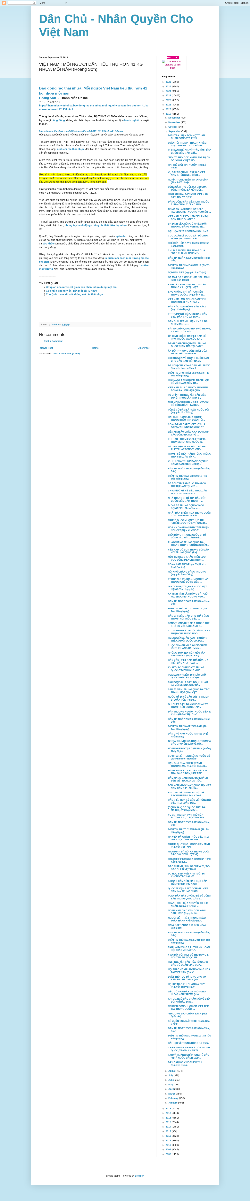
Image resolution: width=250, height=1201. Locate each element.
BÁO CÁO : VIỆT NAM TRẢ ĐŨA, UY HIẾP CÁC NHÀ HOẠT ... (188, 661)
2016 (169, 1117)
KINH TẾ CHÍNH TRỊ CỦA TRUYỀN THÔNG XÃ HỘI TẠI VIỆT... (187, 286)
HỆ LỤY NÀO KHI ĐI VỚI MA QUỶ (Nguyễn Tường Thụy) (186, 985)
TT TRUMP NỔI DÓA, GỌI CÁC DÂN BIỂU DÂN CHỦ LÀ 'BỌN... (187, 315)
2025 (169, 86)
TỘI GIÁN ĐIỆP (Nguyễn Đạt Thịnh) (187, 272)
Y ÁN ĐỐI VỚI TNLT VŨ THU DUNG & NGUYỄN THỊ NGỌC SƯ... (188, 956)
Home (95, 348)
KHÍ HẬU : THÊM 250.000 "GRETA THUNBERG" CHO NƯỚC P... (187, 440)
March (172, 1093)
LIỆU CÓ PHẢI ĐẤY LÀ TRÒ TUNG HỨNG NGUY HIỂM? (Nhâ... (187, 993)
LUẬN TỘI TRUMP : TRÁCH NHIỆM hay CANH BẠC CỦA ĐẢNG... (187, 144)
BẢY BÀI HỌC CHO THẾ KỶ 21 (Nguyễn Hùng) (185, 1063)
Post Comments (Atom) (67, 353)
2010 (169, 1145)
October (173, 127)
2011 (169, 1140)
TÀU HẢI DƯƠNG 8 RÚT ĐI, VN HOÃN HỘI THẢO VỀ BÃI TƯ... (189, 948)
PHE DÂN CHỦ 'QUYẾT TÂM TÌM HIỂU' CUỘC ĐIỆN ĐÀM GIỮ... (189, 151)
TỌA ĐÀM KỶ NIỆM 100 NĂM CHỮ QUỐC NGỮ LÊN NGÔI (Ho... (187, 676)
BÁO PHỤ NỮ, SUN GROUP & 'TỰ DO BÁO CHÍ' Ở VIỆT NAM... (189, 867)
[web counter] (173, 58)
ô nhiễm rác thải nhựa (70, 149)
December (174, 117)
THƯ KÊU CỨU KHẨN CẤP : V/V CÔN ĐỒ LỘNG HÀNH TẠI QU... (189, 403)
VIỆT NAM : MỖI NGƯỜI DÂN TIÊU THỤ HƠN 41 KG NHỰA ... (187, 300)
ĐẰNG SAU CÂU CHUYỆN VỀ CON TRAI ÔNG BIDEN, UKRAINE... (187, 772)
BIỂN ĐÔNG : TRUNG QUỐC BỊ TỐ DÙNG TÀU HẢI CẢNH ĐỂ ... (187, 536)
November (174, 122)
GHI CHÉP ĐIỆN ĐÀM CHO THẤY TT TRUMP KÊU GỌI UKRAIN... (188, 705)
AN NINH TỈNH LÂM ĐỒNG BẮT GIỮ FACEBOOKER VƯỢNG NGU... (188, 595)
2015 (169, 1122)
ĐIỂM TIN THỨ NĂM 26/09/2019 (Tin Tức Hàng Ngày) (187, 727)
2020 (169, 109)
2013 (169, 1131)
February (173, 1098)
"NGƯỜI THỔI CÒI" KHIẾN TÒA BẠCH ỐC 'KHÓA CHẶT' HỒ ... (189, 159)
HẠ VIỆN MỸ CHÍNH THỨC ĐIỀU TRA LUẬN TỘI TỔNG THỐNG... (188, 838)
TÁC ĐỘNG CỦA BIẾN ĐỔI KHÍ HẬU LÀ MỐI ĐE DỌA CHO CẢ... (188, 683)
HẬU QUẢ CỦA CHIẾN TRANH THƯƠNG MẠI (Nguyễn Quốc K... (187, 764)
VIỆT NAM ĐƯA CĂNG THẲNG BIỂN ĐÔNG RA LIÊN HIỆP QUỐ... (188, 389)
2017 (169, 1113)
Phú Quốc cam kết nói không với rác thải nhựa (74, 294)
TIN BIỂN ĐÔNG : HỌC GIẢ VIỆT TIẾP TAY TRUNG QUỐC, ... (188, 1007)
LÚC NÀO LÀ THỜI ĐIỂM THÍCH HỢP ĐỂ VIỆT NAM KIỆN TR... (188, 381)
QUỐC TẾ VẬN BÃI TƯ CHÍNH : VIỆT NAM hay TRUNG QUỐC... (188, 890)
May (171, 1084)
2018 (169, 1108)
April (171, 1089)
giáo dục (121, 236)
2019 (169, 113)
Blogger (139, 1175)
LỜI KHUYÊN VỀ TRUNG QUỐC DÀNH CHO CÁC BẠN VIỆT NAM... (189, 359)
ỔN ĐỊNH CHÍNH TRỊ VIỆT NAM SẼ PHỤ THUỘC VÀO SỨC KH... (187, 337)
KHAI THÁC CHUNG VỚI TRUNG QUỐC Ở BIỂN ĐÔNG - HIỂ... (186, 669)
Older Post (143, 348)
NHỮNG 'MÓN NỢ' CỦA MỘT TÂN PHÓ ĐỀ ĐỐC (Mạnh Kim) (186, 654)
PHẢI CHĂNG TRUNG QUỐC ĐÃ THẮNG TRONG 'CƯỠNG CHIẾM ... (188, 543)
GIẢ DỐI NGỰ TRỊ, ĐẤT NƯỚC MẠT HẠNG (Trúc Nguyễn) (187, 588)
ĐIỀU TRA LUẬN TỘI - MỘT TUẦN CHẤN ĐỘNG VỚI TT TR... (186, 137)
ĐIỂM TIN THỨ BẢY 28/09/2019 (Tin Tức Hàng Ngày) (187, 477)
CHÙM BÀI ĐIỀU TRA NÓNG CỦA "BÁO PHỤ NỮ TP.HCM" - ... (186, 252)
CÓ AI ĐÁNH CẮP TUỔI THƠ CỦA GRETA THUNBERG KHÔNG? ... (187, 425)
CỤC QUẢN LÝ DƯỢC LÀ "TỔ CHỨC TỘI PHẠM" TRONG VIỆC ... (188, 237)
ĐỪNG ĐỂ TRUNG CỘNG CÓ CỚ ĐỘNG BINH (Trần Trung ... (186, 507)
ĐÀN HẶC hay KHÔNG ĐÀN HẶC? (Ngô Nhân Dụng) (187, 308)
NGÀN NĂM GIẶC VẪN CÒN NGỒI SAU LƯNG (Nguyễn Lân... (186, 912)
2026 (169, 82)
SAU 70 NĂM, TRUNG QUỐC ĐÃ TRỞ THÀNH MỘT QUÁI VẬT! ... (188, 691)
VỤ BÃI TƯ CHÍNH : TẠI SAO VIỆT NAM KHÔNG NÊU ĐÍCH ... (186, 173)
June (171, 1080)
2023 (169, 95)
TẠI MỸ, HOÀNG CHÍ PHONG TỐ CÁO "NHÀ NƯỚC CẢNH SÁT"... (188, 1056)
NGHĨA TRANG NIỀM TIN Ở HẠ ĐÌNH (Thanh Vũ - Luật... (188, 181)
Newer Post (46, 348)
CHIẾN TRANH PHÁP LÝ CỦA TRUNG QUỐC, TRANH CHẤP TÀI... (189, 1049)
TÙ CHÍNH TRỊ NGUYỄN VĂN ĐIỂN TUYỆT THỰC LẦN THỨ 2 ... (187, 396)
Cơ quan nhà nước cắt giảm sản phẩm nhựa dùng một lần (81, 287)
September (174, 131)
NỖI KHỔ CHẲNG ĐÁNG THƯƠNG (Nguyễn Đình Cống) (187, 573)
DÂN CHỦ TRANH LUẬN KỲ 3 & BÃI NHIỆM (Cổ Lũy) (188, 322)
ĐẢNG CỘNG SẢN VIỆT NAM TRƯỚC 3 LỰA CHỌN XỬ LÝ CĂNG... (188, 203)
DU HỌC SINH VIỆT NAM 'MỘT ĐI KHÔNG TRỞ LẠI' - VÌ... (186, 875)
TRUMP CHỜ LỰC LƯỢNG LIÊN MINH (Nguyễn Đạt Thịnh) (189, 845)
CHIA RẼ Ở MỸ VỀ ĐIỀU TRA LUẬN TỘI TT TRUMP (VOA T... (187, 492)
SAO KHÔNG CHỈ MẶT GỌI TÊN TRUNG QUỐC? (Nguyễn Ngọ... (186, 293)
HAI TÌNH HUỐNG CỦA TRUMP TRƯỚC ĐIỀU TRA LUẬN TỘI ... (186, 418)
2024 (169, 91)
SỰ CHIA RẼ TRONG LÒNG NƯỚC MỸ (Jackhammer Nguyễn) (189, 757)
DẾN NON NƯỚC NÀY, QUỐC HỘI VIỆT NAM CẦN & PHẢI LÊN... (189, 786)
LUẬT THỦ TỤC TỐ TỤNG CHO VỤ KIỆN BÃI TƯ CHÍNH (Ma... (187, 978)
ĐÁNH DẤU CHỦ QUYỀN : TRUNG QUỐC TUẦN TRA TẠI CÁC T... (187, 345)
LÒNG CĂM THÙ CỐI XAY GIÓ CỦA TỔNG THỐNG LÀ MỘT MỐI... (187, 188)
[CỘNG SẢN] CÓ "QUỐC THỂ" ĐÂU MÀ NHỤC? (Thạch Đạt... (187, 809)
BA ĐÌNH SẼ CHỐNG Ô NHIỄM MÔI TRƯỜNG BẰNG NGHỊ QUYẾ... (187, 225)
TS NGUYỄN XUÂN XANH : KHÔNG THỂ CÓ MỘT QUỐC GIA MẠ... (187, 639)
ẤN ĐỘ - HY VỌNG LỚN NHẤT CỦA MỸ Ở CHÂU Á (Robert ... (187, 352)
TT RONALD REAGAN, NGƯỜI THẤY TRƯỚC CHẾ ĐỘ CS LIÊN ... (188, 580)
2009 (169, 1149)
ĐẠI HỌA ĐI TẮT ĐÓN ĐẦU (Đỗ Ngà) (188, 231)
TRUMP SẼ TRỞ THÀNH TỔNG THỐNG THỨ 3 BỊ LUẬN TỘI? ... (189, 455)
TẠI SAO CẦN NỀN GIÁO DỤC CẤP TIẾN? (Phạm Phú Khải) (187, 882)
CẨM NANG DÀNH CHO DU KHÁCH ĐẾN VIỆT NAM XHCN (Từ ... (188, 779)
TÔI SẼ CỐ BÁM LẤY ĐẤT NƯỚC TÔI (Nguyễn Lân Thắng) (188, 411)
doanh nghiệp (131, 120)
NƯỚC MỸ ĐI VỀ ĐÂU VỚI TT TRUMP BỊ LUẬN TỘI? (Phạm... (188, 698)
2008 (169, 1154)
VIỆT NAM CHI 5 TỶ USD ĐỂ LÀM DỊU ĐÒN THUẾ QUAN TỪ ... (188, 217)
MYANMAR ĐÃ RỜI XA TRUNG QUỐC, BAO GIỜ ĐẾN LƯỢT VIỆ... (189, 853)
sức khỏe (48, 243)
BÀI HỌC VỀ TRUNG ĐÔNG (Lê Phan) (188, 1043)
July (171, 1075)
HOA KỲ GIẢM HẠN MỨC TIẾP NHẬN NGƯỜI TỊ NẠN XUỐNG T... (188, 529)
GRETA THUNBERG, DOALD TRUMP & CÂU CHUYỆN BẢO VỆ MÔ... (189, 742)
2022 (169, 100)
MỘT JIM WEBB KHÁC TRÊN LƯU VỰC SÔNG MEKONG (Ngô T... (187, 558)
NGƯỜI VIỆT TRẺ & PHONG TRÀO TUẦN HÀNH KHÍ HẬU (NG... (187, 919)
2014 (169, 1126)
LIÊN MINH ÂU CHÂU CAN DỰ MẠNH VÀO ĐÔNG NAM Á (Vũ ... (189, 433)
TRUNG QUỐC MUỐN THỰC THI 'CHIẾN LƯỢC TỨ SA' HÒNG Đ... (187, 521)
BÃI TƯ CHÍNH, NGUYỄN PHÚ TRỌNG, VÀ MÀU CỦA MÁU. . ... (189, 330)
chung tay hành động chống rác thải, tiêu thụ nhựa (96, 225)
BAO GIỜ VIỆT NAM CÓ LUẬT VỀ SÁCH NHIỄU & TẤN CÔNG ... (186, 794)
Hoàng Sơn (47, 98)
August (172, 1071)
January (173, 1102)
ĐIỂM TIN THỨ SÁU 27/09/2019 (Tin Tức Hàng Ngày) (187, 610)
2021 (169, 104)
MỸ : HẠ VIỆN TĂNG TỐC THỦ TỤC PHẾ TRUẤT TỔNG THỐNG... (187, 448)
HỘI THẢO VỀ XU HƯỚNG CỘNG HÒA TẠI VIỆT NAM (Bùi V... (189, 971)
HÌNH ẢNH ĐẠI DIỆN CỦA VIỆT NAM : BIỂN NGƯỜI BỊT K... (189, 195)
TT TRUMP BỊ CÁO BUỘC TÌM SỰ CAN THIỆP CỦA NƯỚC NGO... (189, 632)
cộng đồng (58, 120)
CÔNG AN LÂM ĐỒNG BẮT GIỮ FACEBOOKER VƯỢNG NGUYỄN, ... (189, 210)
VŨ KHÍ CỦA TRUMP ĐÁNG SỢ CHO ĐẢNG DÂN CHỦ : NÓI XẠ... (188, 462)
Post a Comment (53, 341)
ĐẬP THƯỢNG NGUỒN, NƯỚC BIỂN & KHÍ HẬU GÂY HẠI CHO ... (189, 713)
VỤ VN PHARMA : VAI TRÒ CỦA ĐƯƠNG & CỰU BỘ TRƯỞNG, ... (187, 816)
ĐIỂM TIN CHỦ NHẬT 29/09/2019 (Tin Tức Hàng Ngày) (188, 374)
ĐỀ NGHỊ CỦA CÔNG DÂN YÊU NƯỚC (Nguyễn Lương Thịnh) (189, 367)
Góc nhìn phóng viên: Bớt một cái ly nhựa (71, 290)
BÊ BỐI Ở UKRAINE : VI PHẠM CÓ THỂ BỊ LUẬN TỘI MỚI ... (187, 485)
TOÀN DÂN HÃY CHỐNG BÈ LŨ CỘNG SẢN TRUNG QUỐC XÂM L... (189, 897)
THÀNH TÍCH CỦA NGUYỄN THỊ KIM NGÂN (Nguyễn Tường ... (188, 904)
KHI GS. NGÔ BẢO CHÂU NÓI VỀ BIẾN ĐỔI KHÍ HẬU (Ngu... (189, 1000)
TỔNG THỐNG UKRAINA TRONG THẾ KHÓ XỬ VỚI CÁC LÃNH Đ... (189, 624)
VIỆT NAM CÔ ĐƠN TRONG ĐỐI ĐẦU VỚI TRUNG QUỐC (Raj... (188, 551)
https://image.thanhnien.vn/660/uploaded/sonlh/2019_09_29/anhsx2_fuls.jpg (81, 131)
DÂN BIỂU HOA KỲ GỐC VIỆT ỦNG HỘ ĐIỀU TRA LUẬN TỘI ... (189, 801)
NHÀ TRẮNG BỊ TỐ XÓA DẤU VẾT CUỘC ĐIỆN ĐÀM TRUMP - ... (186, 499)
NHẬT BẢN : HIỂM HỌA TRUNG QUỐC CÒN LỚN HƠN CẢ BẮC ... (189, 514)
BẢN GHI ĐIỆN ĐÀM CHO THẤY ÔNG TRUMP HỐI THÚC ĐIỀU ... (188, 617)
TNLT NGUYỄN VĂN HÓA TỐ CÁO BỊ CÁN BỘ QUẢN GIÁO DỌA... (188, 963)
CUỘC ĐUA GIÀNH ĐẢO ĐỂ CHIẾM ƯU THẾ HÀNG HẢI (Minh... (187, 647)
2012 (169, 1136)
